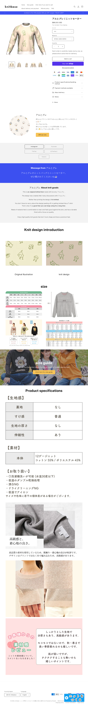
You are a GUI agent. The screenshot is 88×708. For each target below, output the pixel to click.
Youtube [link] (54, 146)
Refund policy (61, 701)
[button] (74, 7)
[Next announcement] (83, 13)
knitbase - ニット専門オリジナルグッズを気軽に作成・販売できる (30, 701)
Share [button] (56, 102)
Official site (42, 135)
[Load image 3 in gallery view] (26, 65)
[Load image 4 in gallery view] (33, 65)
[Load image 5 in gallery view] (40, 65)
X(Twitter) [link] (53, 151)
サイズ (54, 28)
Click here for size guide (44, 372)
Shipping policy (60, 702)
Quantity (54, 43)
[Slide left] (6, 65)
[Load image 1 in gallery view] (12, 65)
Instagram (34, 146)
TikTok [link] (34, 151)
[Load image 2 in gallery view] (19, 65)
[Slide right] (46, 65)
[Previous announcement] (5, 13)
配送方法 (54, 35)
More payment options (68, 67)
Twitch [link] (44, 157)
